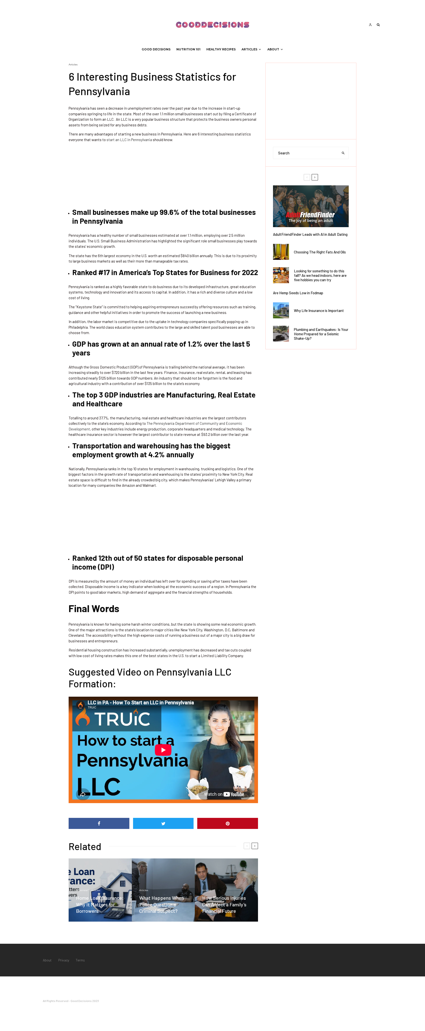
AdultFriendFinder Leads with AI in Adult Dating (310, 234)
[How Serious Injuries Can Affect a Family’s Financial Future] (226, 890)
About (273, 49)
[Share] (99, 823)
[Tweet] (163, 823)
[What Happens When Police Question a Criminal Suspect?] (163, 890)
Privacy (63, 960)
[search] (343, 153)
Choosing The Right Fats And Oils (320, 252)
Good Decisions (156, 49)
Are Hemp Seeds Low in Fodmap (298, 293)
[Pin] (227, 823)
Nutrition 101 (188, 49)
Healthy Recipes (221, 49)
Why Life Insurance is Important (319, 310)
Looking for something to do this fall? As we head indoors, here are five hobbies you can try (320, 275)
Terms (80, 960)
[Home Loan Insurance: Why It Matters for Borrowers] (100, 890)
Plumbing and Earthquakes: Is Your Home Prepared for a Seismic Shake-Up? (321, 333)
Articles (249, 49)
